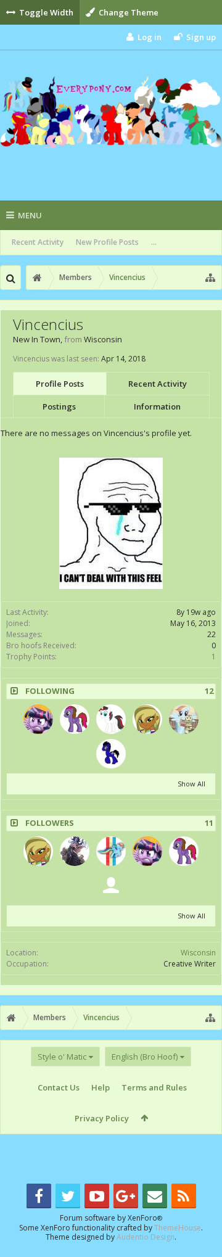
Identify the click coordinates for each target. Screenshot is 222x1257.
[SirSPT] (111, 886)
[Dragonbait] (147, 719)
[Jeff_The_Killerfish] (74, 851)
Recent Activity (38, 242)
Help (100, 1087)
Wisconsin (198, 952)
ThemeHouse (177, 1227)
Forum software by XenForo (111, 1218)
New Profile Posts (107, 242)
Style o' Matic (62, 1056)
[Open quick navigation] (210, 277)
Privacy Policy (102, 1118)
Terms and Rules (154, 1087)
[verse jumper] (111, 754)
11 (209, 823)
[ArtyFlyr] (74, 719)
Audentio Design (146, 1237)
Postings (59, 406)
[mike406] (38, 719)
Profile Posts (60, 383)
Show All (191, 783)
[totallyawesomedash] (111, 851)
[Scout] (184, 719)
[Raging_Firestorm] (111, 719)
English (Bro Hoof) (145, 1056)
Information (157, 406)
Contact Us (59, 1087)
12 (209, 691)
